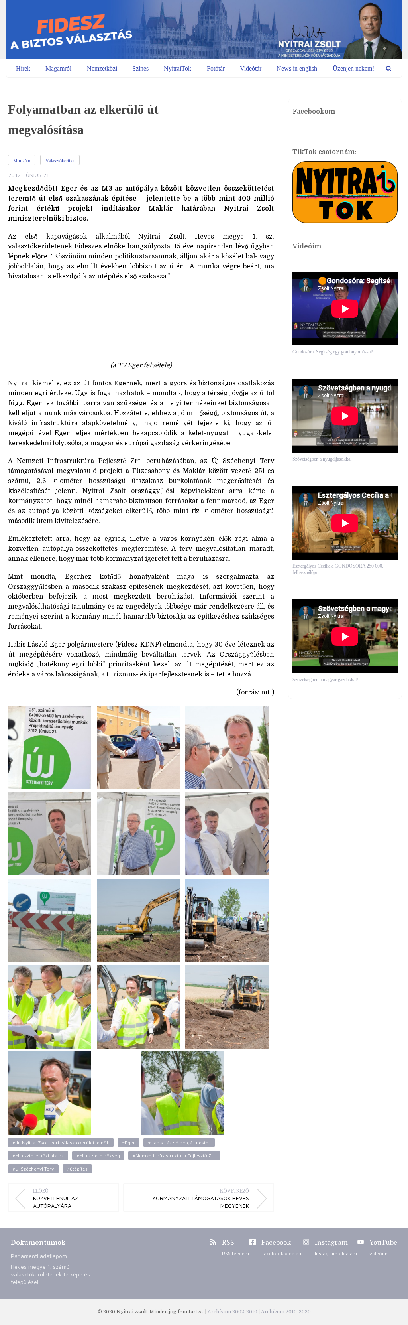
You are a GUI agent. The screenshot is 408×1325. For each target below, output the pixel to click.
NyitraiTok (177, 68)
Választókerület (60, 161)
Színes (140, 68)
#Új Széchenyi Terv (33, 1169)
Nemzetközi (102, 68)
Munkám (21, 161)
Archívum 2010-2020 (286, 1312)
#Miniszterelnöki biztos (38, 1156)
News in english (297, 68)
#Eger (128, 1143)
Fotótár (216, 68)
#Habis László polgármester (179, 1143)
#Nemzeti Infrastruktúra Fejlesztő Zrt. (174, 1156)
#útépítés (77, 1169)
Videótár (250, 68)
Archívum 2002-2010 (233, 1312)
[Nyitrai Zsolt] (204, 29)
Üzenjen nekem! (353, 68)
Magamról (58, 68)
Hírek (23, 68)
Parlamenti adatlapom (39, 1255)
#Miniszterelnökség (98, 1156)
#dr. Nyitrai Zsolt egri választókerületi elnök (60, 1143)
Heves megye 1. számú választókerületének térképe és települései (50, 1274)
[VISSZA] (389, 68)
